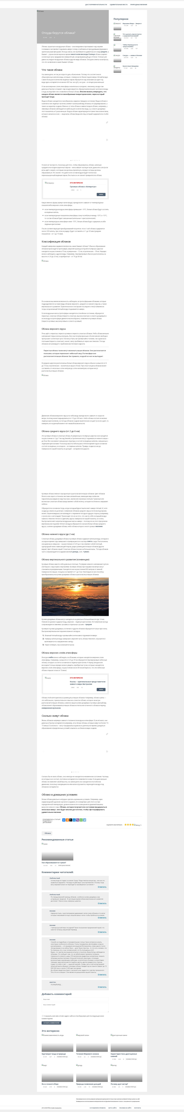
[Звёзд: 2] (128, 824)
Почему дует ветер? (119, 1084)
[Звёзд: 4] (132, 824)
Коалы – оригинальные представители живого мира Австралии (87, 682)
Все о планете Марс (50, 1084)
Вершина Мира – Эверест (132, 23)
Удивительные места (118, 4)
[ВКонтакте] (63, 820)
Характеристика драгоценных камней (124, 1055)
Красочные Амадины (130, 66)
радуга (104, 52)
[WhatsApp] (81, 820)
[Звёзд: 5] (137, 825)
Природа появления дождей (88, 1084)
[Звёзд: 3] (130, 824)
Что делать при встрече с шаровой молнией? (132, 35)
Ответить (102, 887)
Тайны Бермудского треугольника (130, 45)
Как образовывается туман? (54, 863)
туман (86, 552)
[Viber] (77, 820)
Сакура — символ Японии (132, 55)
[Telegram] (84, 820)
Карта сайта (112, 1108)
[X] (70, 820)
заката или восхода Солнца (83, 54)
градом (88, 624)
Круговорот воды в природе (54, 1054)
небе (51, 657)
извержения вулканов (51, 708)
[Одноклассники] (67, 820)
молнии (99, 526)
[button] (107, 122)
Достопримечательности (96, 4)
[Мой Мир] (74, 820)
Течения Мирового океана (87, 1054)
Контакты (137, 1108)
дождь (75, 552)
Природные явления (138, 4)
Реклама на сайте (125, 1108)
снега (89, 541)
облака (48, 833)
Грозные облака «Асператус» (83, 186)
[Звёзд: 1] (125, 824)
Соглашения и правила (98, 1108)
